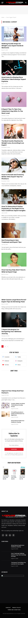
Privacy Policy (14, 454)
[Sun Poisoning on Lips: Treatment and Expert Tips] (14, 230)
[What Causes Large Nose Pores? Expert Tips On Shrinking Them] (14, 290)
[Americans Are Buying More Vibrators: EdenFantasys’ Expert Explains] (14, 67)
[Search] (26, 2)
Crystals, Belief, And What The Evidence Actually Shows (18, 405)
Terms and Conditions (14, 609)
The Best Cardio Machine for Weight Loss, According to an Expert (12, 143)
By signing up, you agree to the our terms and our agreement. (14, 454)
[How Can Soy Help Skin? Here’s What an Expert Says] (14, 260)
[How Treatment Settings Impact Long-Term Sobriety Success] (5, 555)
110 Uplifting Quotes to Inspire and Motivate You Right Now (17, 413)
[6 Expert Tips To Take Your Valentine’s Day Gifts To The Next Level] (14, 99)
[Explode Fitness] (15, 2)
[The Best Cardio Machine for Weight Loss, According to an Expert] (14, 131)
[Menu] (2, 2)
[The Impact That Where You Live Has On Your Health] (5, 564)
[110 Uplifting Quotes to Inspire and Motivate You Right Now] (5, 414)
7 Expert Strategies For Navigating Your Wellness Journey (11, 332)
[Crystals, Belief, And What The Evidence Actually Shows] (5, 405)
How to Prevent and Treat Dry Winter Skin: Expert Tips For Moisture (12, 177)
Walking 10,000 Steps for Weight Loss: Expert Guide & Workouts (12, 46)
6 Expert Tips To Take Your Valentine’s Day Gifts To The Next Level (12, 111)
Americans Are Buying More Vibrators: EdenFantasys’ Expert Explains (13, 79)
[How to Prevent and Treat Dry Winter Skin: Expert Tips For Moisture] (14, 164)
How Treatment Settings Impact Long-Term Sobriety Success (18, 555)
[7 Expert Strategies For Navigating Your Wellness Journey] (14, 319)
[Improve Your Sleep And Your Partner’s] (14, 381)
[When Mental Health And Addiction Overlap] (5, 422)
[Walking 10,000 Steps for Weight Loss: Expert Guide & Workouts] (14, 33)
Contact (8, 607)
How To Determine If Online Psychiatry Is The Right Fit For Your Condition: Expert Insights (13, 209)
